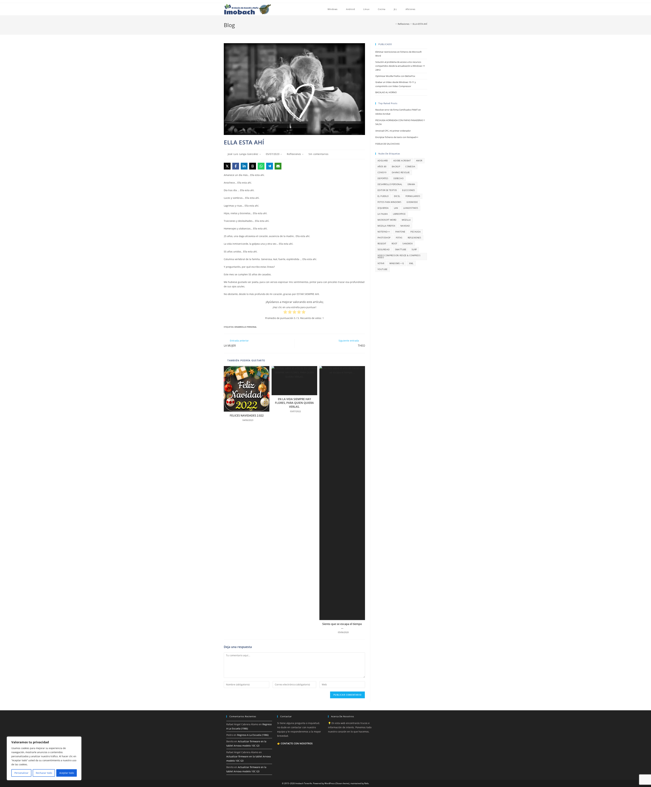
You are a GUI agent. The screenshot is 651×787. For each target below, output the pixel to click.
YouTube (383, 269)
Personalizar (21, 772)
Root (394, 243)
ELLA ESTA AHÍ (420, 23)
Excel (397, 196)
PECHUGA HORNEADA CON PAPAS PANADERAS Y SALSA (400, 122)
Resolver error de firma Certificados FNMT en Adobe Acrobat (398, 111)
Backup (396, 166)
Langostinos (410, 208)
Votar (381, 263)
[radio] (285, 312)
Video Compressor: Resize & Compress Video (399, 256)
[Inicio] (393, 23)
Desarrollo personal (245, 327)
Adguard (383, 160)
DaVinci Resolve (401, 172)
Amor (419, 160)
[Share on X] (227, 166)
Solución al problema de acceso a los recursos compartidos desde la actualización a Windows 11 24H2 (400, 65)
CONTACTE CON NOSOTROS (297, 743)
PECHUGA (415, 231)
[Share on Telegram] (269, 166)
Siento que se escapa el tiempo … (342, 626)
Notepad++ (384, 231)
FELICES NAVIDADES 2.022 (247, 415)
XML (411, 263)
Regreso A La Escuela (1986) (253, 735)
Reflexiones (294, 154)
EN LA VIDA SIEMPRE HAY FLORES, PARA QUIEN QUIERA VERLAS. (294, 403)
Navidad (405, 225)
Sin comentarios (318, 154)
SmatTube (400, 249)
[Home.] (319, 9)
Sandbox (407, 243)
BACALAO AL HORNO (386, 92)
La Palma (383, 213)
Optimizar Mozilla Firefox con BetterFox (395, 76)
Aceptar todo (66, 772)
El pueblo (383, 196)
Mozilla (406, 219)
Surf (414, 249)
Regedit (382, 243)
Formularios (413, 196)
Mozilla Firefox (386, 225)
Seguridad (384, 249)
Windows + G (396, 263)
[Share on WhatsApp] (261, 166)
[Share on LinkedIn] (244, 166)
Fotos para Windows (389, 202)
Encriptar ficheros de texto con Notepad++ (396, 137)
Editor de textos (387, 190)
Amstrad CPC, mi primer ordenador (393, 130)
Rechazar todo (44, 772)
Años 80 (382, 166)
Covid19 (382, 172)
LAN (396, 208)
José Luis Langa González (243, 154)
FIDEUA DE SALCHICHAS (387, 143)
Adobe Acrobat (402, 160)
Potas (399, 237)
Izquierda (383, 208)
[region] (44, 758)
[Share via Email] (278, 166)
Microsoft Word (387, 219)
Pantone (400, 231)
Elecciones (408, 190)
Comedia (410, 166)
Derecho (398, 178)
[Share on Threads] (252, 166)
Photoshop (384, 237)
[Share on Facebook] (235, 166)
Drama (411, 184)
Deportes (383, 178)
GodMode (412, 202)
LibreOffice (399, 213)
